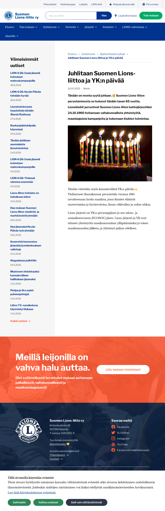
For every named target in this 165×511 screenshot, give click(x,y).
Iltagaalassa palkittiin (23, 260)
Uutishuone (50, 27)
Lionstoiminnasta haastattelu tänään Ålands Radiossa (22, 110)
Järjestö (89, 27)
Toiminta (70, 27)
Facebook (123, 427)
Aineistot (108, 27)
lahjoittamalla (58, 444)
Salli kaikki (19, 502)
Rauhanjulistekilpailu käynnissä (23, 127)
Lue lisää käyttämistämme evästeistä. (32, 492)
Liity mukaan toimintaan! (123, 369)
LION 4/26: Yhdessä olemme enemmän (22, 180)
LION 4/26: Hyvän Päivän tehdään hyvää (25, 93)
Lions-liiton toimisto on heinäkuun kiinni (24, 194)
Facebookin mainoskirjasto (133, 450)
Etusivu (9, 27)
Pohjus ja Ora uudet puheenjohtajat (22, 292)
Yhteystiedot (49, 4)
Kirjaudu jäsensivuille (124, 4)
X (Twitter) (123, 432)
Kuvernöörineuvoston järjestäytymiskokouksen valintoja (25, 245)
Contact (54, 458)
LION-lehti (96, 4)
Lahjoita (83, 4)
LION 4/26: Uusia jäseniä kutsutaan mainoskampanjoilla (25, 76)
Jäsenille (10, 36)
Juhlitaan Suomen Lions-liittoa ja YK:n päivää (95, 57)
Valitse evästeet (48, 502)
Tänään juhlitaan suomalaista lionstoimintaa (20, 144)
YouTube (122, 444)
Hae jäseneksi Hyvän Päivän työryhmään (22, 228)
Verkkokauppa (67, 4)
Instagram (123, 438)
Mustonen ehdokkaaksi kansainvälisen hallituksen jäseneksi (24, 275)
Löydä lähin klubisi (127, 15)
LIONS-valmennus (133, 27)
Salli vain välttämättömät (86, 502)
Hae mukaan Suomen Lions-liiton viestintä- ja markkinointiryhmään (24, 211)
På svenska (152, 4)
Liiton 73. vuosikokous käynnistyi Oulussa (24, 307)
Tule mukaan (151, 15)
